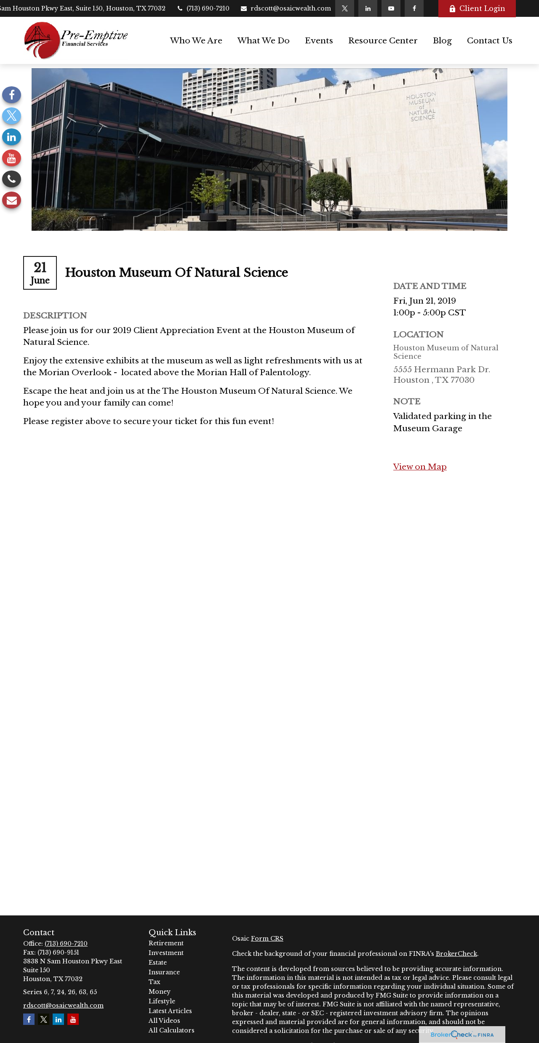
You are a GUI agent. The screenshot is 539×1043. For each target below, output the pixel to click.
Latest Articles (170, 1011)
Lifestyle (162, 1001)
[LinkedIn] (367, 8)
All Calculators (172, 1030)
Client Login (482, 8)
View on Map (420, 467)
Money (160, 991)
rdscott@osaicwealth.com (291, 8)
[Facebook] (414, 8)
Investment (166, 953)
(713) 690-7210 (208, 8)
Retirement (166, 943)
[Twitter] (344, 8)
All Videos (164, 1020)
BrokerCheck (456, 954)
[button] (196, 40)
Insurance (164, 972)
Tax (154, 982)
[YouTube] (391, 8)
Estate (158, 962)
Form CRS (267, 938)
